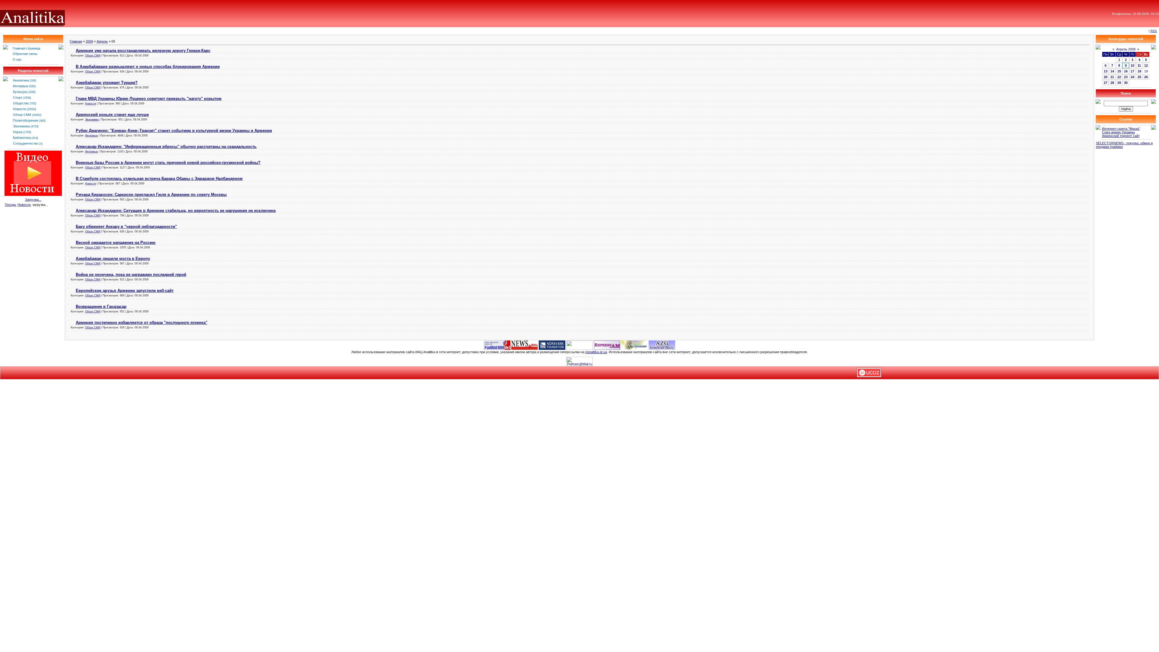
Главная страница (26, 48)
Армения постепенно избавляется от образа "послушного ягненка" (141, 322)
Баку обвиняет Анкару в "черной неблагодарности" (126, 226)
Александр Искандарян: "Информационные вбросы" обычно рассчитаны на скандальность (166, 146)
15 (1119, 71)
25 (1139, 77)
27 (1105, 83)
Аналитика (21, 80)
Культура (20, 92)
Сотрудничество (25, 143)
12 (1146, 65)
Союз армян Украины (1118, 132)
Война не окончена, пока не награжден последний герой (131, 274)
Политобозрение (25, 120)
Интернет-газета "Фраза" (1121, 128)
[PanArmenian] (497, 345)
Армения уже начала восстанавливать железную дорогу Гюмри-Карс (143, 50)
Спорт (17, 97)
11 (1139, 65)
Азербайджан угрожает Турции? (107, 82)
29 (1119, 83)
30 (1126, 83)
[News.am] (524, 345)
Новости (19, 109)
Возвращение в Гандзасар (101, 306)
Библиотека (22, 137)
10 (1132, 65)
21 (1112, 77)
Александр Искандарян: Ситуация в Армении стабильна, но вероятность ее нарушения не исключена (176, 210)
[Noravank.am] (552, 345)
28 (1112, 83)
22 (1119, 77)
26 (1146, 77)
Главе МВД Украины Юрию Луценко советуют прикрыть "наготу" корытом (149, 98)
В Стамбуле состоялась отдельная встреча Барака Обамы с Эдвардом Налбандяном (159, 178)
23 (1126, 77)
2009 (89, 41)
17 (1132, 71)
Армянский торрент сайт (1121, 136)
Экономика (21, 126)
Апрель (102, 41)
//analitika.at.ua (596, 352)
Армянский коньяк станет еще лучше (112, 114)
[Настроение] (634, 345)
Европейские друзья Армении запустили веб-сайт (125, 290)
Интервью (20, 86)
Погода (10, 204)
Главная (76, 41)
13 (1105, 71)
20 (1105, 77)
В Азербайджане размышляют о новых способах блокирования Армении (148, 66)
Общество (21, 103)
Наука (17, 132)
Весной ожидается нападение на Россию (115, 242)
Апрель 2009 (1125, 49)
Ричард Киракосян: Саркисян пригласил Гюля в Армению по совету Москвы (151, 194)
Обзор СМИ (22, 115)
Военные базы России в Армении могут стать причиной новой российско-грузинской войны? (168, 162)
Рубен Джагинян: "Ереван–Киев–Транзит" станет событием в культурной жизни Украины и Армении (174, 130)
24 (1132, 77)
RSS (1154, 31)
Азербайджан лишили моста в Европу (113, 258)
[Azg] (662, 345)
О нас (17, 59)
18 (1139, 71)
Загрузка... (33, 199)
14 (1112, 71)
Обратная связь (25, 54)
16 (1126, 71)
